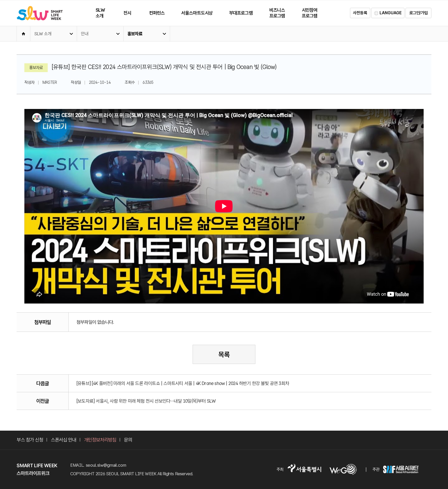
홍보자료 (135, 33)
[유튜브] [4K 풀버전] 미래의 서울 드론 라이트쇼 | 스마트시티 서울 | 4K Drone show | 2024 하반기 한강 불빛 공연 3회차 (182, 383)
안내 (84, 33)
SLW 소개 (42, 33)
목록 (224, 354)
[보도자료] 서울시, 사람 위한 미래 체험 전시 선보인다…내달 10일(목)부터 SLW (145, 401)
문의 (128, 440)
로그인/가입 (418, 12)
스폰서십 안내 (63, 440)
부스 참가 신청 (30, 440)
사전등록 (360, 12)
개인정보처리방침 (100, 440)
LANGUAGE (391, 12)
